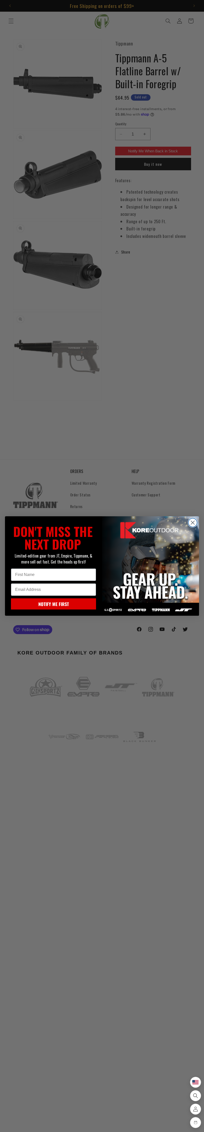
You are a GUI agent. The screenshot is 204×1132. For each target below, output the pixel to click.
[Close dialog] (192, 522)
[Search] (195, 1095)
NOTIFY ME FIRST (53, 604)
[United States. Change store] (195, 1082)
